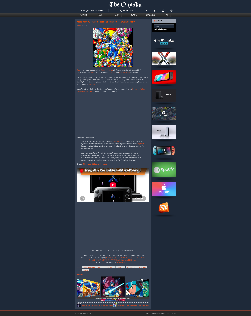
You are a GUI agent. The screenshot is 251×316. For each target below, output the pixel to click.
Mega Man (140, 144)
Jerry (79, 25)
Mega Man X (117, 141)
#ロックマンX (135, 258)
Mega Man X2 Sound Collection (95, 164)
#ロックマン (125, 258)
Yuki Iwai (92, 84)
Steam (93, 72)
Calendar (173, 313)
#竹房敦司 (113, 260)
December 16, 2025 (123, 262)
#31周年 (98, 260)
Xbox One (90, 91)
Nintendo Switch (138, 89)
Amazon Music (124, 72)
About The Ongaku (151, 313)
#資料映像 (105, 260)
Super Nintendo (107, 70)
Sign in (167, 313)
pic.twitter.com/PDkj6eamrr (127, 260)
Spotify (112, 72)
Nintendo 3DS (132, 267)
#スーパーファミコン (113, 258)
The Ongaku (163, 21)
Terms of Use (161, 313)
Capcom (80, 70)
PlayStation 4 (81, 91)
